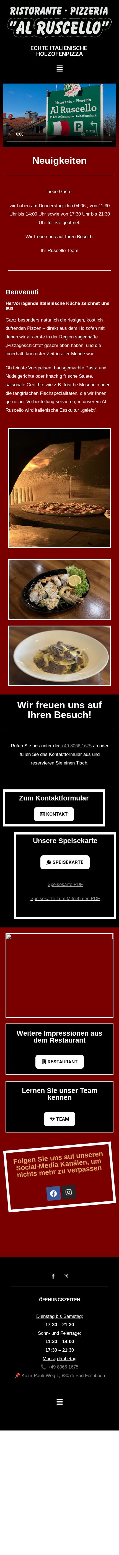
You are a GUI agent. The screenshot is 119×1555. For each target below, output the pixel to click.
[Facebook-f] (53, 1276)
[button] (60, 69)
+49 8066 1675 (76, 745)
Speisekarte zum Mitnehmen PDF (65, 898)
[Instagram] (68, 1192)
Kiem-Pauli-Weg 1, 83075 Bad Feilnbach (63, 1375)
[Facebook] (53, 1193)
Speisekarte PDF (65, 884)
